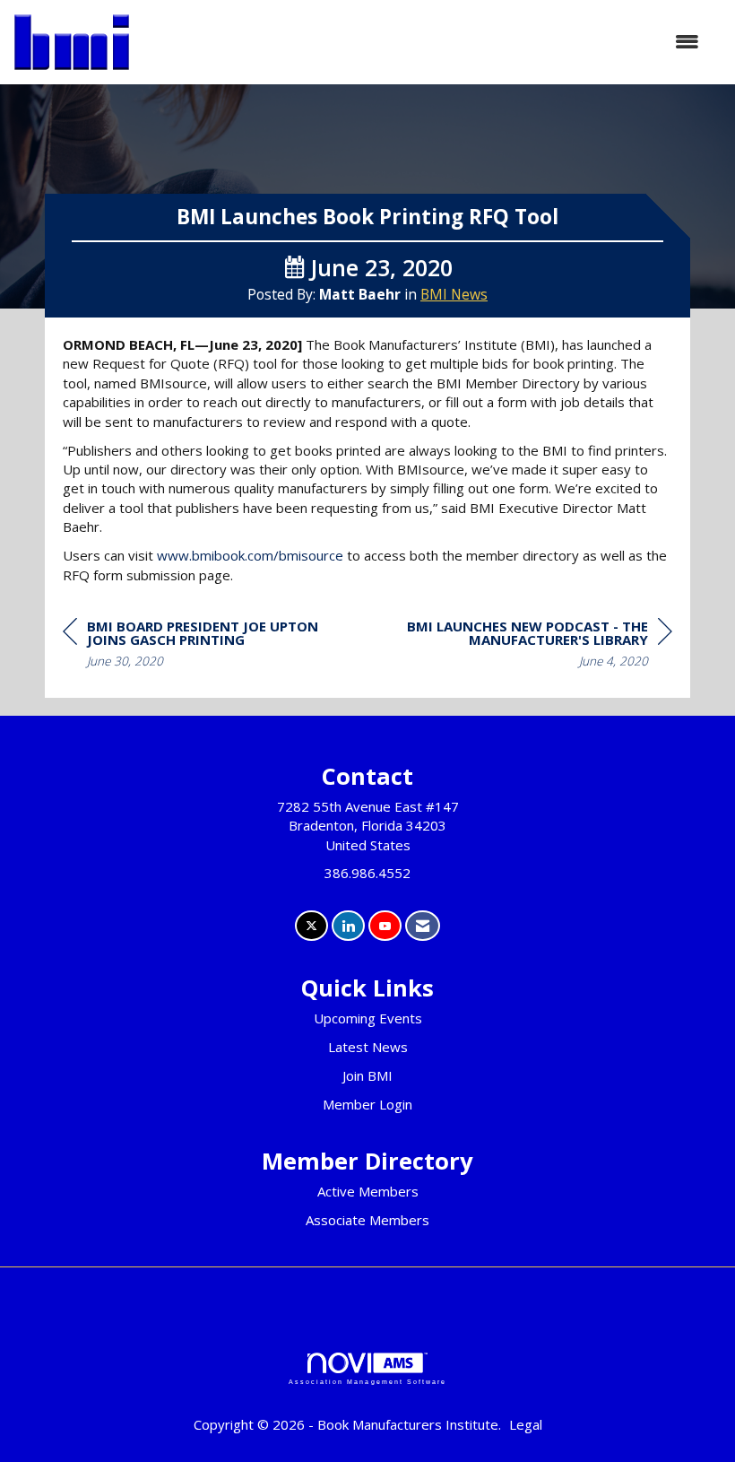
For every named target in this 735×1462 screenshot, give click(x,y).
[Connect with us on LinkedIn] (348, 926)
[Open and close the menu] (423, 41)
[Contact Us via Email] (422, 926)
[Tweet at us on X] (311, 926)
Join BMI (367, 1075)
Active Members (368, 1191)
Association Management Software (367, 1382)
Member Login (367, 1104)
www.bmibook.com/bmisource (250, 555)
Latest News (368, 1047)
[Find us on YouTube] (385, 926)
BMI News (454, 294)
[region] (537, 646)
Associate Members (367, 1220)
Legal (525, 1424)
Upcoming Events (368, 1018)
